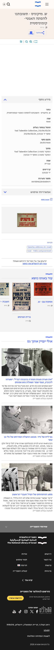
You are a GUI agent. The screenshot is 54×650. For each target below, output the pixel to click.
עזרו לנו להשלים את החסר (34, 263)
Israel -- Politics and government (39, 251)
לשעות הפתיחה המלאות (38, 636)
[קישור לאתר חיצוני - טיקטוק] (20, 611)
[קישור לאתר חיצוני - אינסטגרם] (26, 611)
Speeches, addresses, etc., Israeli (39, 247)
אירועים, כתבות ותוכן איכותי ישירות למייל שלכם (39, 598)
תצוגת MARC (45, 199)
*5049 (47, 630)
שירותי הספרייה (38, 526)
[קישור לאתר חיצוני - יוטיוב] (14, 611)
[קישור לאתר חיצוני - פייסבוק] (37, 611)
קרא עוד (28, 580)
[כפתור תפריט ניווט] (47, 4)
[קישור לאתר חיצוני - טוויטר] (32, 611)
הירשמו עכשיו (15, 598)
